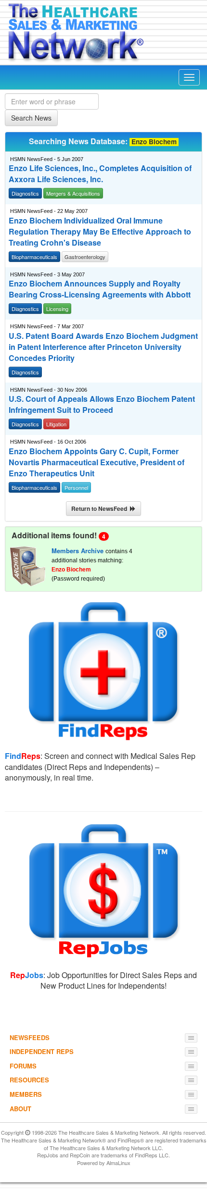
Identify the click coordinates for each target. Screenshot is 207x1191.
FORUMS (23, 1065)
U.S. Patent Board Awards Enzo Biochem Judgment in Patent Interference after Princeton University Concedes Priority (103, 347)
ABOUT (20, 1108)
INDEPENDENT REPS (42, 1051)
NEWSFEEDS (30, 1037)
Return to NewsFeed (100, 508)
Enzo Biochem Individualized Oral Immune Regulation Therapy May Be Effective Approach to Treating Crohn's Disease (100, 231)
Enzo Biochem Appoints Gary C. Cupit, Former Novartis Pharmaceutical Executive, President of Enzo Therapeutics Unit (96, 462)
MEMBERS (26, 1094)
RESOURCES (29, 1079)
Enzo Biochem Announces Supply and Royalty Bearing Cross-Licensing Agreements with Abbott (100, 289)
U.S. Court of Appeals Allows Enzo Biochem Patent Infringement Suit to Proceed (102, 404)
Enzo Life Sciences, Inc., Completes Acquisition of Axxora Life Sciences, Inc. (100, 174)
